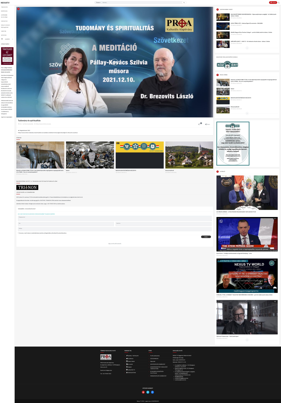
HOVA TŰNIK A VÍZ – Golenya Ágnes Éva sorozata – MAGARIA (247, 23)
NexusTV (5, 2)
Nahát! (68, 170)
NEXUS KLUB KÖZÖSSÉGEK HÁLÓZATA (126, 170)
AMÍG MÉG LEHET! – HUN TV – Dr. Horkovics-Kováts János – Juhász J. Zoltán (250, 41)
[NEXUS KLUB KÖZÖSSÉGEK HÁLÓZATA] (140, 154)
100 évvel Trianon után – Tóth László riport (227, 336)
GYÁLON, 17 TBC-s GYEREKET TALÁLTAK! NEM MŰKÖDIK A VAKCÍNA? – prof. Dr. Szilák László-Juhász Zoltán (244, 294)
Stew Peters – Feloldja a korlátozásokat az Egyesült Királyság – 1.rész (234, 253)
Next (210, 160)
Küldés (206, 236)
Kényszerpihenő (169, 170)
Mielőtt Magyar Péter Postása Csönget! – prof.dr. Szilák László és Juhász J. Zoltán (251, 32)
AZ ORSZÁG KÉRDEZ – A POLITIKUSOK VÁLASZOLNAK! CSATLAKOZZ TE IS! (236, 211)
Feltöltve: (22, 174)
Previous (19, 160)
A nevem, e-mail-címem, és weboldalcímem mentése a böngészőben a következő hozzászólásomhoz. (43, 233)
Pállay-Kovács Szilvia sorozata (43, 124)
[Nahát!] (90, 154)
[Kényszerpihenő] (189, 154)
